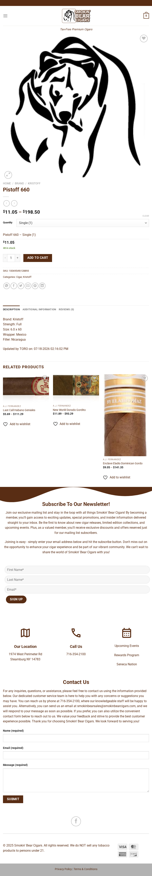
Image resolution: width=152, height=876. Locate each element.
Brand (19, 183)
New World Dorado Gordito (69, 410)
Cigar (19, 276)
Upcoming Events (127, 646)
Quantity (7, 222)
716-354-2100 (76, 654)
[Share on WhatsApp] (6, 286)
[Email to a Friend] (28, 286)
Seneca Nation (127, 664)
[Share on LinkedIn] (42, 286)
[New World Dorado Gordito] (76, 388)
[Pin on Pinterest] (35, 286)
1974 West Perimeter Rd (25, 654)
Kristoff (34, 183)
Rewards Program (126, 655)
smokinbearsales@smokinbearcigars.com (106, 706)
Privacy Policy (63, 869)
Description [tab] (11, 309)
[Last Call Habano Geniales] (26, 388)
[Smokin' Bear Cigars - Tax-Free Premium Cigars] (76, 16)
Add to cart (37, 258)
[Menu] (5, 16)
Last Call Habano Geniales (19, 410)
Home (7, 183)
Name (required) (13, 730)
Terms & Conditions (85, 869)
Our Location (25, 646)
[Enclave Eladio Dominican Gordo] (126, 415)
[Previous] (3, 430)
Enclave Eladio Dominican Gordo (122, 463)
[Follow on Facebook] (76, 821)
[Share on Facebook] (13, 286)
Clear (145, 216)
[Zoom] (8, 175)
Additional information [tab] (39, 309)
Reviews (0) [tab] (66, 309)
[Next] (149, 430)
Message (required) (15, 765)
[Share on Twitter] (21, 286)
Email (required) (13, 748)
